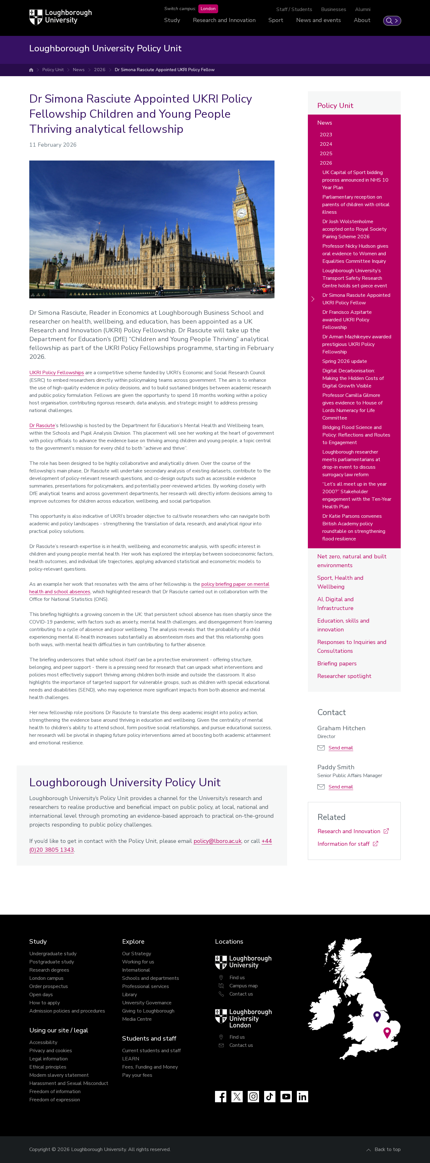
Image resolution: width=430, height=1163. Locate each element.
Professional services (145, 986)
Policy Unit (53, 70)
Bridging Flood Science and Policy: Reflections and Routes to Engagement (356, 435)
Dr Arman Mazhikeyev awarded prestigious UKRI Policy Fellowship (356, 344)
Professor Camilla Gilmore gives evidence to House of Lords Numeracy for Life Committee (352, 406)
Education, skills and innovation (343, 625)
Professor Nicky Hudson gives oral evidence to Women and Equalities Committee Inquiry (355, 254)
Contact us (241, 994)
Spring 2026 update (344, 361)
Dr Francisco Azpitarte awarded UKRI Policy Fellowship (347, 320)
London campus (46, 978)
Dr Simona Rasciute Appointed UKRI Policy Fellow (165, 70)
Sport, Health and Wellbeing (340, 582)
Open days (41, 994)
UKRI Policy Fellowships (56, 372)
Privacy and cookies (50, 1050)
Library (129, 994)
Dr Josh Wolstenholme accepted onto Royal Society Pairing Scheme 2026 (354, 229)
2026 (99, 70)
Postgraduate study (51, 961)
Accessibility (43, 1042)
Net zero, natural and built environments (352, 561)
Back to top (388, 1149)
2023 (326, 134)
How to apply (44, 1002)
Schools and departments (150, 978)
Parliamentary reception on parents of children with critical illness (356, 205)
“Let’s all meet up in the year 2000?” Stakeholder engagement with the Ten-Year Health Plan (356, 495)
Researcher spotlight (344, 676)
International (136, 970)
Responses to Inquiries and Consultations (352, 646)
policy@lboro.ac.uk (217, 841)
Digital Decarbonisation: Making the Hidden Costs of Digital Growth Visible (353, 378)
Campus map (243, 985)
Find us (237, 977)
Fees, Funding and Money (150, 1067)
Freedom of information (55, 1091)
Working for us (138, 961)
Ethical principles (47, 1067)
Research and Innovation (224, 20)
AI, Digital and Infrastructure (335, 604)
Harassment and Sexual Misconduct (68, 1083)
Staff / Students (294, 9)
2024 (326, 144)
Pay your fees (137, 1075)
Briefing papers (337, 663)
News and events (318, 20)
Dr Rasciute (42, 425)
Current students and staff (151, 1050)
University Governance (147, 1002)
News (79, 70)
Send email (341, 747)
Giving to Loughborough (148, 1011)
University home (31, 70)
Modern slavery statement (59, 1075)
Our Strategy (136, 953)
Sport (276, 20)
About (362, 20)
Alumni (363, 9)
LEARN (130, 1058)
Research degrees (49, 970)
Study (172, 20)
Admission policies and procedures (67, 1011)
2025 (326, 153)
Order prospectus (48, 986)
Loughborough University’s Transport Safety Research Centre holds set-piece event (354, 278)
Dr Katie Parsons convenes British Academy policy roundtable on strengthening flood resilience (353, 527)
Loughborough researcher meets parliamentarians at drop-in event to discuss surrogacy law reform (351, 463)
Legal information (48, 1058)
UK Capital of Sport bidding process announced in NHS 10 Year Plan (355, 180)
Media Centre (137, 1019)
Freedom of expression (54, 1099)
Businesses (333, 9)
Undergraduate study (52, 953)
